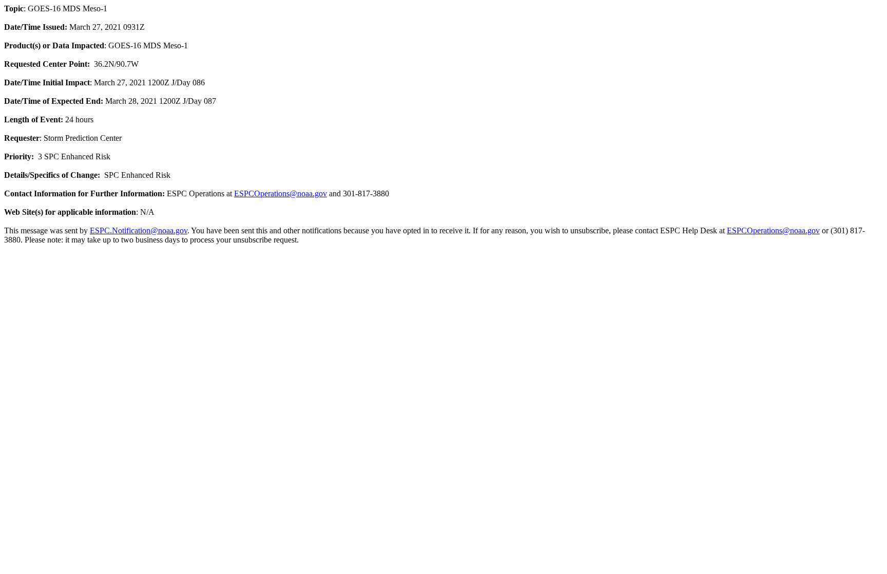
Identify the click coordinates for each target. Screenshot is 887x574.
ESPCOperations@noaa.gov (280, 193)
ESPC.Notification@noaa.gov (138, 230)
